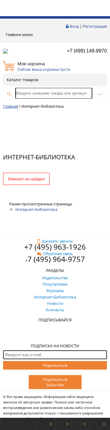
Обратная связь (58, 253)
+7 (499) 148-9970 (87, 50)
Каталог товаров (22, 79)
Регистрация (95, 26)
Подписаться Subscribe (55, 382)
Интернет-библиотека (36, 209)
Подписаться (55, 365)
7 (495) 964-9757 (56, 259)
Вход (74, 26)
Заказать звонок (57, 241)
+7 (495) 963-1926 (55, 247)
